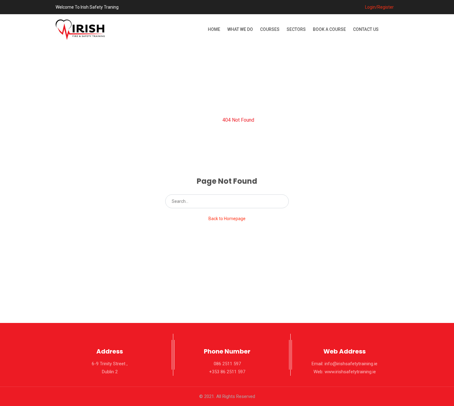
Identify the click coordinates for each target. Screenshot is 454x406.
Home (214, 29)
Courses (270, 29)
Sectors (296, 29)
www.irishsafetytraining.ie (350, 372)
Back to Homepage (227, 218)
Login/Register (379, 7)
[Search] (277, 201)
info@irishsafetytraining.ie (351, 363)
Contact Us (366, 29)
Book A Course (329, 29)
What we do (240, 29)
